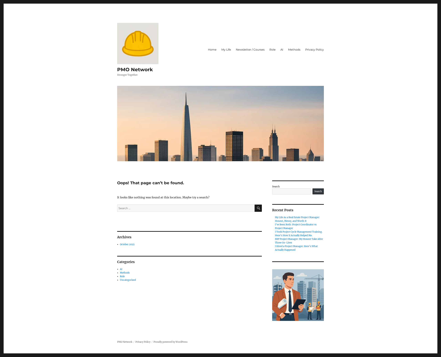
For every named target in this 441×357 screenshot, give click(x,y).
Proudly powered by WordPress (170, 341)
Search (276, 186)
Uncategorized (128, 280)
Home (212, 49)
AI (281, 49)
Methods (294, 49)
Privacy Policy (314, 49)
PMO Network (135, 69)
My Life (226, 49)
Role (272, 49)
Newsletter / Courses (250, 49)
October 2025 (127, 244)
